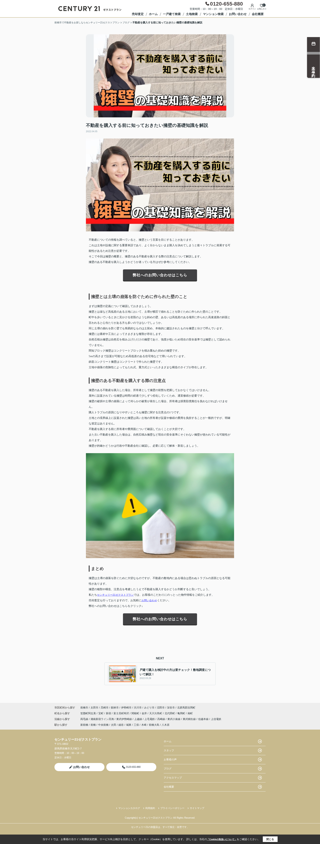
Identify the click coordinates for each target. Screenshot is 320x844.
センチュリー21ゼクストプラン (115, 594)
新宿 (109, 713)
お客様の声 (170, 759)
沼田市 (161, 707)
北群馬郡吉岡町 (186, 707)
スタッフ (169, 750)
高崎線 (161, 719)
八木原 (165, 724)
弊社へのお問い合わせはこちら (160, 275)
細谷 (121, 724)
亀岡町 (181, 713)
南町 (190, 713)
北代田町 (170, 713)
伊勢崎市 (126, 707)
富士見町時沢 (122, 713)
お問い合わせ (238, 14)
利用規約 (150, 808)
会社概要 (258, 14)
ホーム (153, 14)
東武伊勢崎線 (124, 719)
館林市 (115, 707)
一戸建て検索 (172, 14)
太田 (113, 724)
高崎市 (105, 707)
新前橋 (84, 724)
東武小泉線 (174, 719)
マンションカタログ (129, 808)
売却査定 (138, 14)
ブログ (167, 768)
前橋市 (84, 707)
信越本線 (203, 719)
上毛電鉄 (150, 719)
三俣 (136, 724)
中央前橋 (103, 724)
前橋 (93, 724)
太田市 (94, 707)
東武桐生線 (189, 719)
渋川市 (138, 707)
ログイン (252, 9)
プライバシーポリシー (172, 808)
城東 (128, 724)
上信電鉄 (216, 719)
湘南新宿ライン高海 (103, 719)
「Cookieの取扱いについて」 (222, 839)
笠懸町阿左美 (88, 713)
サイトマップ (197, 808)
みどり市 (149, 707)
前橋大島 (154, 724)
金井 (145, 713)
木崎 (143, 724)
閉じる (270, 839)
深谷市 (171, 707)
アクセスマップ (173, 777)
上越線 (138, 719)
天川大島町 (156, 713)
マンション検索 (213, 14)
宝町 (101, 713)
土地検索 (192, 14)
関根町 (135, 713)
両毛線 (84, 719)
